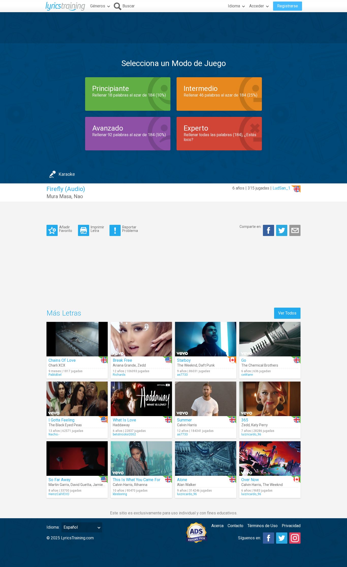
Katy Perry (259, 425)
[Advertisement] (173, 27)
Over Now (250, 479)
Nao (78, 196)
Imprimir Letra (97, 228)
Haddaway (121, 425)
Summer (184, 420)
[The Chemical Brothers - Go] (270, 339)
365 (244, 420)
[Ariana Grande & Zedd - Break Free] (141, 339)
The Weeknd (187, 365)
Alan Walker (186, 485)
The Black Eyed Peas (65, 425)
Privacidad (291, 525)
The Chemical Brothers (259, 365)
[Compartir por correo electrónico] (295, 230)
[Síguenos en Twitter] (281, 538)
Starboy (184, 360)
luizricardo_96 (251, 434)
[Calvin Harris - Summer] (205, 399)
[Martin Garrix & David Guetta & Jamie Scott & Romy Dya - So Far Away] (77, 458)
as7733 (182, 374)
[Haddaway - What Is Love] (141, 399)
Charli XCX (57, 365)
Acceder (256, 6)
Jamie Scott (102, 485)
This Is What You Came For (136, 479)
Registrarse (287, 6)
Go (243, 360)
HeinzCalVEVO (59, 494)
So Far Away (60, 479)
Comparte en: (250, 226)
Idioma (234, 6)
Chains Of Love (62, 360)
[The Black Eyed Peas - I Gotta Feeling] (77, 399)
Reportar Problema (130, 228)
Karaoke (67, 174)
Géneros (97, 6)
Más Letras (63, 313)
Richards (119, 374)
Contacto (235, 525)
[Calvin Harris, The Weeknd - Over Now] (270, 458)
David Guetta (81, 485)
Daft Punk (207, 365)
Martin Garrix (59, 485)
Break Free (122, 360)
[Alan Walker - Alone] (205, 458)
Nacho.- (54, 434)
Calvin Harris (187, 425)
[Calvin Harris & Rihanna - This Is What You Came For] (141, 458)
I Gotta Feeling (61, 420)
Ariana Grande (124, 365)
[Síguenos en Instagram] (295, 538)
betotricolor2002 (124, 434)
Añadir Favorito (65, 228)
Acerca (217, 525)
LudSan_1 (281, 188)
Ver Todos (287, 313)
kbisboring (120, 494)
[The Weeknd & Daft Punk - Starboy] (205, 339)
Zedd (141, 365)
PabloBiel (55, 374)
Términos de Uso (262, 525)
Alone (182, 479)
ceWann (247, 374)
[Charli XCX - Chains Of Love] (77, 339)
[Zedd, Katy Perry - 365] (270, 399)
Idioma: (52, 527)
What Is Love (124, 420)
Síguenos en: (249, 538)
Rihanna (140, 485)
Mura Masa (58, 196)
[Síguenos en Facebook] (268, 538)
